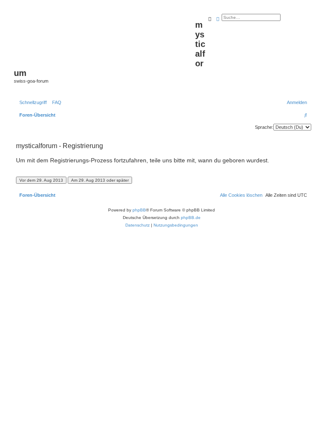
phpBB (139, 210)
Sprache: (264, 127)
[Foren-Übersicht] (104, 38)
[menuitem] (55, 102)
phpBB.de (191, 217)
